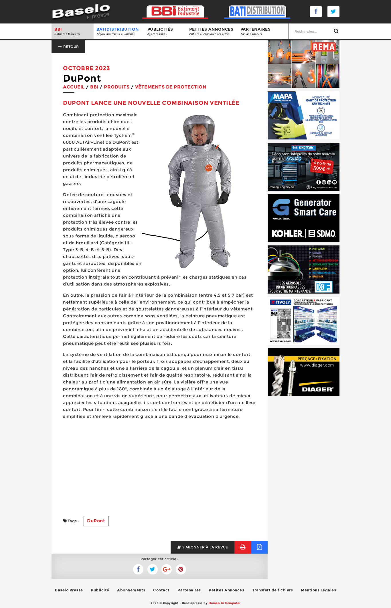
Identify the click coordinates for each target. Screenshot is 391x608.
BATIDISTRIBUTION (117, 31)
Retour (70, 46)
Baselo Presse (69, 590)
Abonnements (131, 590)
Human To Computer (225, 603)
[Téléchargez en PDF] (259, 547)
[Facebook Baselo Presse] (316, 11)
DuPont (96, 521)
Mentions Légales (318, 590)
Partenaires (255, 31)
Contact (161, 590)
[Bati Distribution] (257, 11)
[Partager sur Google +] (166, 569)
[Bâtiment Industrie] (175, 11)
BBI (67, 31)
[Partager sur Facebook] (152, 569)
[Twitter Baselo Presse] (333, 11)
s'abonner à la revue (204, 547)
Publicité (100, 590)
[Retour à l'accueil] (81, 11)
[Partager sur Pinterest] (181, 569)
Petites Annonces (226, 590)
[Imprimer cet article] (242, 547)
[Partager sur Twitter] (138, 569)
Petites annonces (211, 31)
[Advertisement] (159, 464)
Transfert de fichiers (272, 590)
